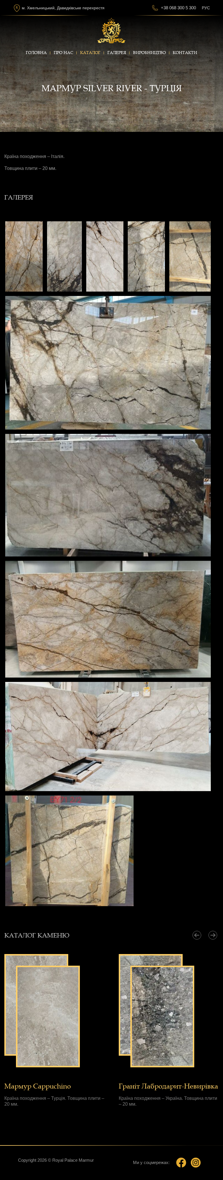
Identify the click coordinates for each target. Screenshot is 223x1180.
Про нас (63, 52)
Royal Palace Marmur (73, 1160)
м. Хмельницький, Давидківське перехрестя (63, 8)
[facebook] (181, 1162)
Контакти (185, 52)
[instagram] (196, 1162)
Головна (36, 52)
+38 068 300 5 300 (178, 7)
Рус (206, 8)
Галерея (116, 52)
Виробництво (149, 52)
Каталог (90, 52)
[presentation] (197, 935)
